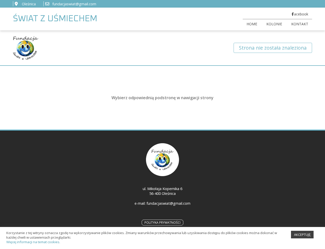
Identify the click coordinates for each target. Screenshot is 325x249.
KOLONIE (274, 24)
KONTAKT (299, 24)
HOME (252, 24)
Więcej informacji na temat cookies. (33, 242)
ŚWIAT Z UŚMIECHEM (55, 19)
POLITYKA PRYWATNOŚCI (162, 222)
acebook (301, 14)
